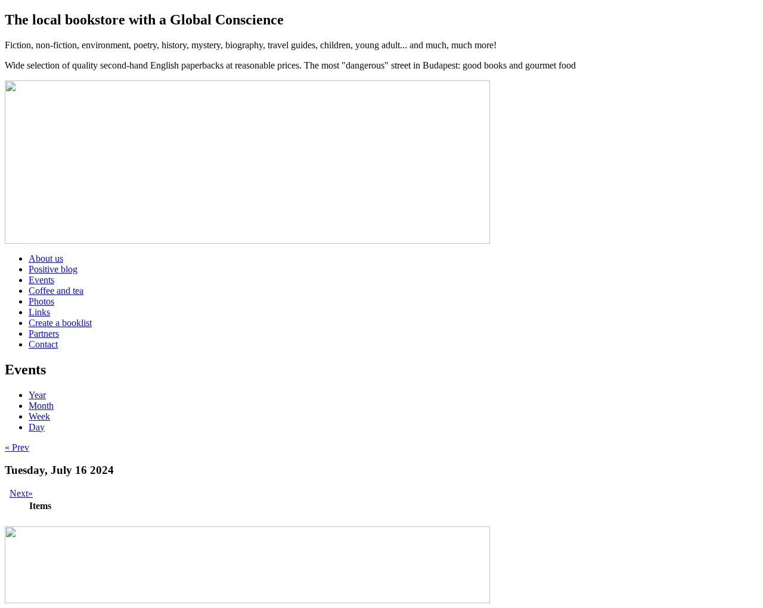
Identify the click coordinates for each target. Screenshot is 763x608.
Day (37, 427)
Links (39, 312)
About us (46, 258)
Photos (41, 301)
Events (41, 280)
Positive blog (53, 269)
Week (39, 416)
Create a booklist (60, 323)
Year (37, 395)
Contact (43, 344)
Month (41, 406)
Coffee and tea (56, 291)
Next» (21, 493)
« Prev (17, 447)
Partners (44, 333)
